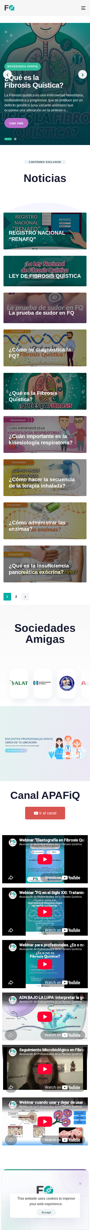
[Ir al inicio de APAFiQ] (45, 1192)
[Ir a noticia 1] (5, 139)
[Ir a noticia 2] (12, 139)
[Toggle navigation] (72, 8)
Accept (46, 1212)
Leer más (16, 123)
